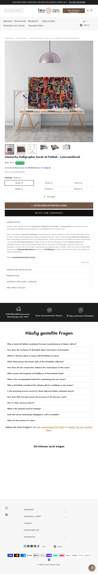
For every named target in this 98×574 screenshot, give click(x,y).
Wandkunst (33, 21)
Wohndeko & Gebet (32, 516)
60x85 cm (19, 189)
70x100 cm (48, 189)
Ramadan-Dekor (36, 26)
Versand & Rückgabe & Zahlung (22, 282)
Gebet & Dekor (49, 21)
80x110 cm (78, 189)
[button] (91, 567)
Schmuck (28, 523)
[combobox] (14, 10)
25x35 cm (19, 183)
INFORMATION (29, 537)
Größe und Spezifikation (19, 270)
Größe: (13, 178)
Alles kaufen (77, 2)
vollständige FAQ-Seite (53, 427)
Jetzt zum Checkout (49, 213)
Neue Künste (20, 21)
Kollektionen (21, 38)
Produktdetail (14, 222)
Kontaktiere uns (31, 530)
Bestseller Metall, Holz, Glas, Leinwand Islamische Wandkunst (54, 38)
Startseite (9, 38)
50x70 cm (78, 183)
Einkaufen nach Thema (14, 26)
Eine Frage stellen (16, 288)
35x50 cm (49, 183)
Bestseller (8, 21)
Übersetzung (13, 276)
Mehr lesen (85, 262)
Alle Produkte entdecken (74, 11)
